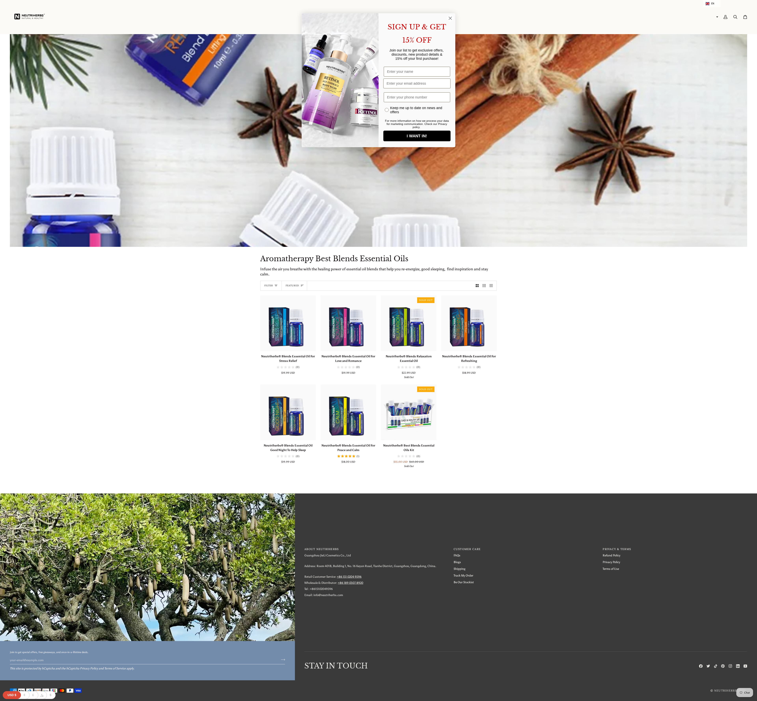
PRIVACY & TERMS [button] (617, 549)
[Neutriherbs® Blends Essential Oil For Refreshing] (469, 323)
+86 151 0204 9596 (349, 576)
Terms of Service (115, 668)
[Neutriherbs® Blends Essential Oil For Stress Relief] (288, 323)
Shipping (459, 569)
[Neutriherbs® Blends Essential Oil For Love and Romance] (348, 323)
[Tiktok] (715, 666)
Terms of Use (611, 569)
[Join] (282, 659)
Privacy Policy (89, 668)
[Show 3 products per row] (484, 285)
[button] (712, 3)
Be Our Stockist (464, 582)
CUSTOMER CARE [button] (467, 549)
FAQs (457, 555)
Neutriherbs (725, 690)
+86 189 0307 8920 (350, 583)
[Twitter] (708, 666)
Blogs (457, 562)
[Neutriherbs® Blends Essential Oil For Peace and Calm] (348, 412)
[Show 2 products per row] (477, 285)
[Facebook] (701, 666)
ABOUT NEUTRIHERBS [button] (321, 549)
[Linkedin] (738, 666)
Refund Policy (611, 555)
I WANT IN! (417, 136)
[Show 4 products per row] (492, 285)
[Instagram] (730, 666)
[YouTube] (745, 666)
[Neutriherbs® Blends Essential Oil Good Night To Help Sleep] (288, 412)
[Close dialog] (450, 18)
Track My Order (463, 575)
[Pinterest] (723, 666)
